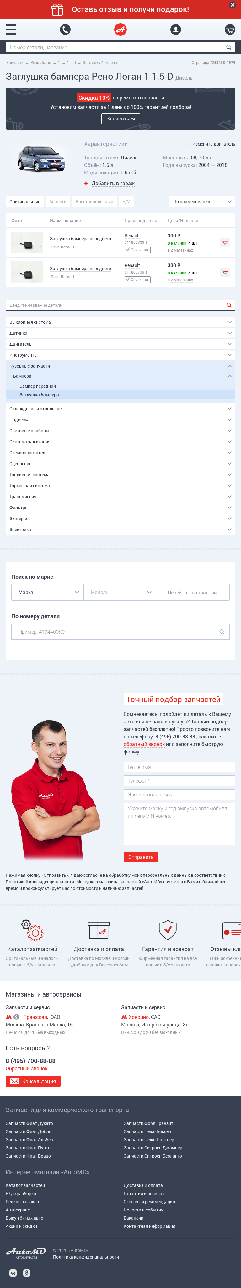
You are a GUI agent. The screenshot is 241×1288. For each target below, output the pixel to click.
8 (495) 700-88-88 (65, 29)
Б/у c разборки (21, 1193)
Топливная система (29, 474)
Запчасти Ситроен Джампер (153, 1148)
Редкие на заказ (22, 1202)
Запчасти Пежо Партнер (149, 1139)
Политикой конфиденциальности (40, 882)
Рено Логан (40, 62)
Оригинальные (24, 202)
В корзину (225, 242)
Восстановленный (94, 202)
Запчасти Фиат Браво (28, 1156)
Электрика (20, 529)
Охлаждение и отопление (35, 409)
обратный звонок (144, 744)
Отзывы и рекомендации (149, 1202)
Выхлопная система (30, 322)
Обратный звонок (26, 1068)
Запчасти (15, 62)
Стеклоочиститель (28, 452)
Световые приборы (29, 431)
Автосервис (18, 1210)
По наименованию (192, 202)
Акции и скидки (21, 1226)
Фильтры (19, 507)
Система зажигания (30, 441)
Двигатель (20, 344)
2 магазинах (182, 250)
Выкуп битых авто (24, 1218)
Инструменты (23, 355)
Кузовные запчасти (29, 366)
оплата (155, 1185)
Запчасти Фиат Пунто (28, 1148)
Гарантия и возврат (144, 1193)
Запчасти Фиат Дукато (29, 1123)
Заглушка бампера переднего (80, 239)
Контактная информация (149, 1226)
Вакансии (133, 1218)
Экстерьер (20, 518)
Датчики (18, 333)
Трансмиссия (22, 496)
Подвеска (19, 420)
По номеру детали (35, 616)
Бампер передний (37, 386)
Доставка (134, 1185)
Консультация (39, 1081)
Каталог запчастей (25, 1185)
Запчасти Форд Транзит (148, 1123)
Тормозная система (29, 485)
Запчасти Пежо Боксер (147, 1131)
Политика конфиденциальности (86, 1257)
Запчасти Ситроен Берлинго (153, 1156)
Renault (132, 235)
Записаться (120, 118)
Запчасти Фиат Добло (28, 1131)
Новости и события (143, 1210)
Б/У (126, 202)
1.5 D (71, 62)
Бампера (22, 376)
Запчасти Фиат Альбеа (29, 1139)
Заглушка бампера (39, 394)
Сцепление (20, 463)
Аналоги (58, 202)
